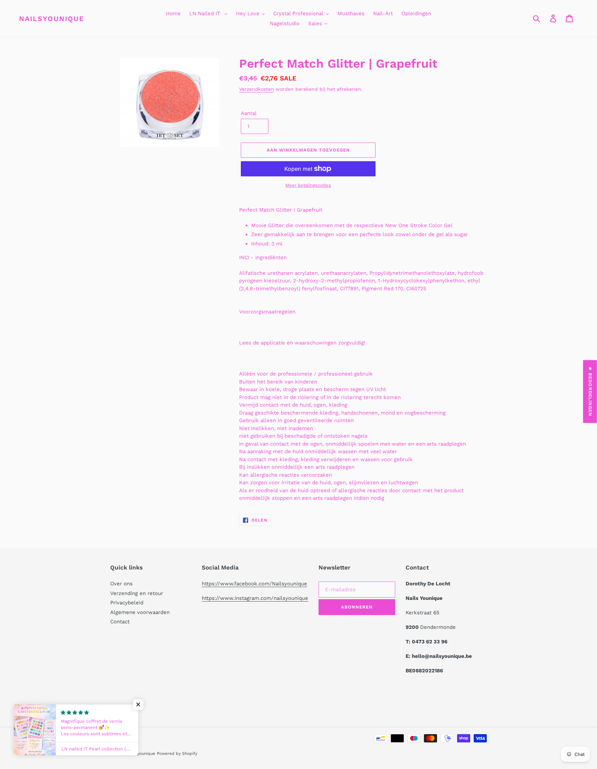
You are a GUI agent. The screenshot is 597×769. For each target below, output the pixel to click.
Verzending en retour (136, 593)
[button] (138, 704)
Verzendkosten (256, 89)
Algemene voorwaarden (140, 612)
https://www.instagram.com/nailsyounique (255, 598)
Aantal (249, 113)
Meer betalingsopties (308, 185)
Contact (120, 622)
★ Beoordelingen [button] (590, 391)
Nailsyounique (51, 18)
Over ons (121, 584)
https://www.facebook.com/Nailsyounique (254, 584)
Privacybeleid (126, 603)
